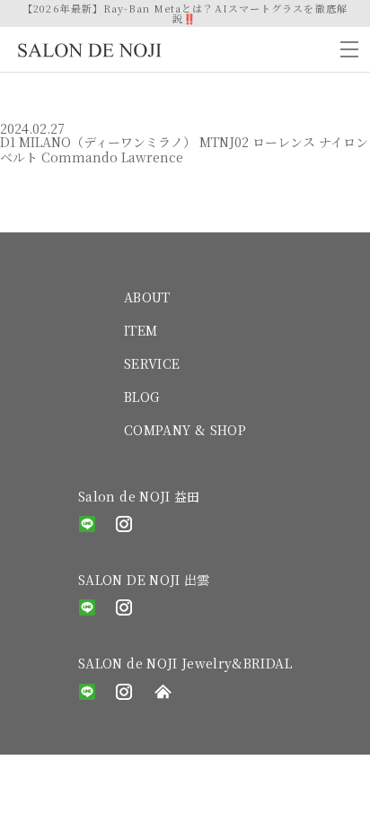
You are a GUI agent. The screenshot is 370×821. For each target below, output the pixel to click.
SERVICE (152, 363)
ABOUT (147, 297)
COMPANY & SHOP (185, 430)
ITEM (140, 330)
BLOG (141, 397)
